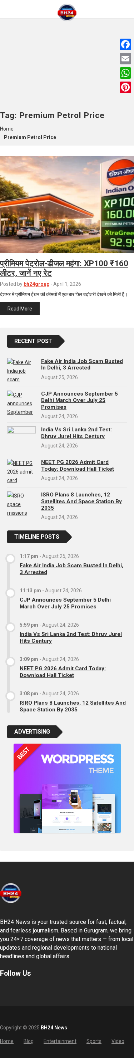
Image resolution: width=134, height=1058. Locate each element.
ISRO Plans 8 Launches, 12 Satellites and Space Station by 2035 (81, 501)
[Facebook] (125, 44)
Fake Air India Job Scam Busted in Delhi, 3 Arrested (82, 364)
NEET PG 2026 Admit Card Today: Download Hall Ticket (77, 465)
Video (117, 1041)
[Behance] (8, 990)
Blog (29, 1041)
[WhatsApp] (125, 73)
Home (7, 129)
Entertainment (60, 1041)
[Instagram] (15, 990)
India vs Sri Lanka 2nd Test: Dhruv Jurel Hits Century (76, 432)
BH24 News (54, 1027)
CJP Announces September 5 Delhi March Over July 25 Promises (79, 400)
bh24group (36, 284)
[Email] (125, 59)
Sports (93, 1041)
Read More (20, 309)
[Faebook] (1, 990)
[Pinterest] (125, 87)
